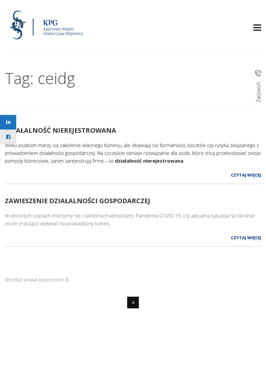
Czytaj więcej (246, 175)
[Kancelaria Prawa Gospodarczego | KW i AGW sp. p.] (47, 41)
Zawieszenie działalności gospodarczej (77, 200)
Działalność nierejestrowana (60, 130)
